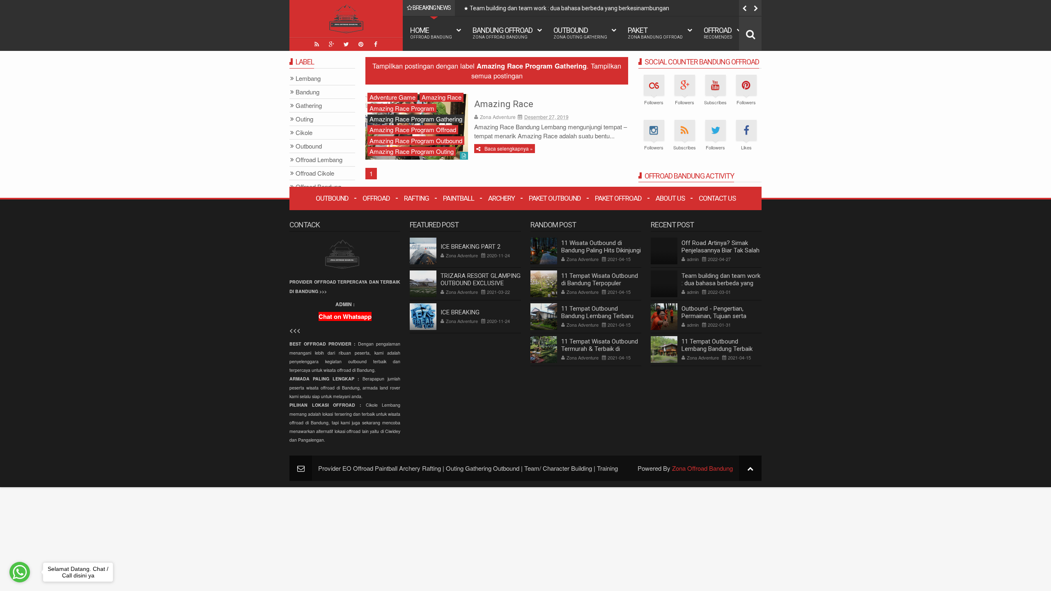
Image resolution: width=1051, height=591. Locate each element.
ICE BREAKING (460, 312)
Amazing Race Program (401, 108)
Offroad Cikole (315, 173)
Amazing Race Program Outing (411, 151)
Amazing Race (503, 104)
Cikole (304, 133)
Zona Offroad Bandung (702, 468)
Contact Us (717, 198)
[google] (331, 44)
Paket (655, 32)
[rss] (316, 44)
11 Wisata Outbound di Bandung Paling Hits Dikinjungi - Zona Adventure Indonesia (601, 250)
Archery (501, 198)
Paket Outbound (555, 198)
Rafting (416, 198)
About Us (670, 198)
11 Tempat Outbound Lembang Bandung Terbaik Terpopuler (717, 349)
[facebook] (375, 44)
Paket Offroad (618, 198)
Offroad (718, 32)
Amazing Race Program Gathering (415, 119)
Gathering (309, 106)
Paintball (458, 198)
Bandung (307, 92)
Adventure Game (392, 97)
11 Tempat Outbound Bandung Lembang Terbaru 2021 (597, 316)
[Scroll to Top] (750, 468)
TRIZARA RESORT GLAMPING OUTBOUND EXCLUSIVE (481, 279)
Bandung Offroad (502, 32)
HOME (431, 32)
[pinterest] (360, 44)
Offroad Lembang (319, 160)
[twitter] (346, 44)
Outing (304, 119)
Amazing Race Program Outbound (415, 140)
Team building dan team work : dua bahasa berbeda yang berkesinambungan (569, 8)
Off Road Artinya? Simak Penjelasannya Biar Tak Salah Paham (721, 250)
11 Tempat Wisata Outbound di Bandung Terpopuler (599, 279)
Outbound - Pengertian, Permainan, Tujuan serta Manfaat (714, 316)
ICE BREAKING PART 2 (470, 246)
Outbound (580, 32)
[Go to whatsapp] (19, 572)
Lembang (308, 78)
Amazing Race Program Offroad (412, 129)
